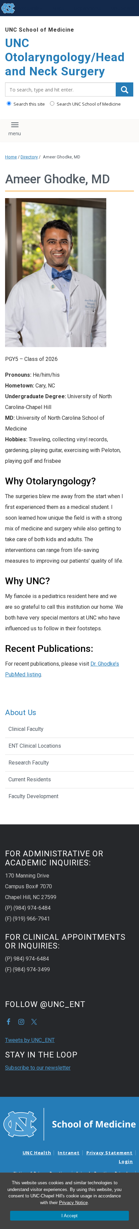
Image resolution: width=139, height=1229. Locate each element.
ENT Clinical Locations (34, 746)
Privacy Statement (109, 1153)
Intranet (68, 1153)
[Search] (124, 89)
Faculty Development (33, 796)
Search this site (28, 104)
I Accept (69, 1215)
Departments (87, 8)
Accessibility (30, 8)
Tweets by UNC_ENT (30, 1040)
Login (126, 1161)
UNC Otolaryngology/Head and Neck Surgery (65, 57)
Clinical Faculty (26, 729)
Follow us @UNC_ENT (34, 1021)
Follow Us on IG (21, 1021)
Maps (58, 8)
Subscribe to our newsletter (38, 1068)
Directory (29, 156)
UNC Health (37, 1153)
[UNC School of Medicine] (69, 1124)
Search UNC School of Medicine (88, 104)
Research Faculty (28, 762)
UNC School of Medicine (39, 30)
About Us (20, 712)
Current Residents (29, 779)
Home (11, 156)
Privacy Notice (73, 1202)
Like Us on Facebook (8, 1021)
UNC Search (123, 8)
